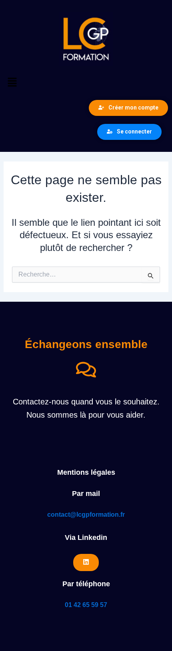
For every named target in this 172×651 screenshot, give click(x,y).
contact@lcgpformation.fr (86, 514)
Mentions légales (86, 472)
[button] (86, 83)
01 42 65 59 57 (86, 604)
